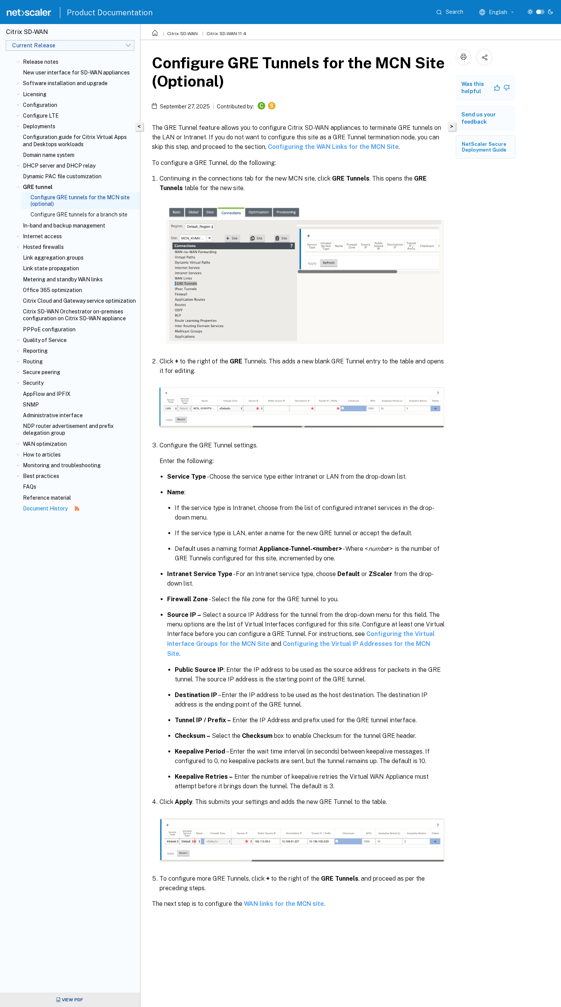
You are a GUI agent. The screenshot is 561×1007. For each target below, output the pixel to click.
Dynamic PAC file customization (62, 176)
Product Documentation (110, 12)
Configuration (40, 105)
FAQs (29, 487)
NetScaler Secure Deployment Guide (484, 147)
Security (33, 383)
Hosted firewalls (43, 247)
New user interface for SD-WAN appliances (76, 72)
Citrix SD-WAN (182, 33)
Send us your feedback (478, 118)
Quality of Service (45, 340)
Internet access (42, 236)
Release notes (40, 62)
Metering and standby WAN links (63, 279)
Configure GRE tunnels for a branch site (79, 214)
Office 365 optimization (52, 290)
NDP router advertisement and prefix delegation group (68, 429)
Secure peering (41, 372)
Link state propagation (51, 268)
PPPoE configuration (49, 329)
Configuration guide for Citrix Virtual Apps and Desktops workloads (75, 140)
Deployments (39, 126)
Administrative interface (53, 415)
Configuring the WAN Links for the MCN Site (333, 146)
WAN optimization (45, 444)
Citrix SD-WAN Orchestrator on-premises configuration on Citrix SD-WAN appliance (74, 314)
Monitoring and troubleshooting (62, 465)
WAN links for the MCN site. (285, 903)
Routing (33, 361)
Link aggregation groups (53, 258)
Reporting (35, 351)
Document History (46, 508)
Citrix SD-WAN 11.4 (226, 33)
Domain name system (48, 155)
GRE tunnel (38, 187)
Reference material (47, 498)
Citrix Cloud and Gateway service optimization (79, 301)
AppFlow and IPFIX (47, 394)
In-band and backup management (64, 226)
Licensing (35, 94)
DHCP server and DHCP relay (59, 166)
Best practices (41, 476)
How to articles (42, 455)
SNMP (31, 405)
